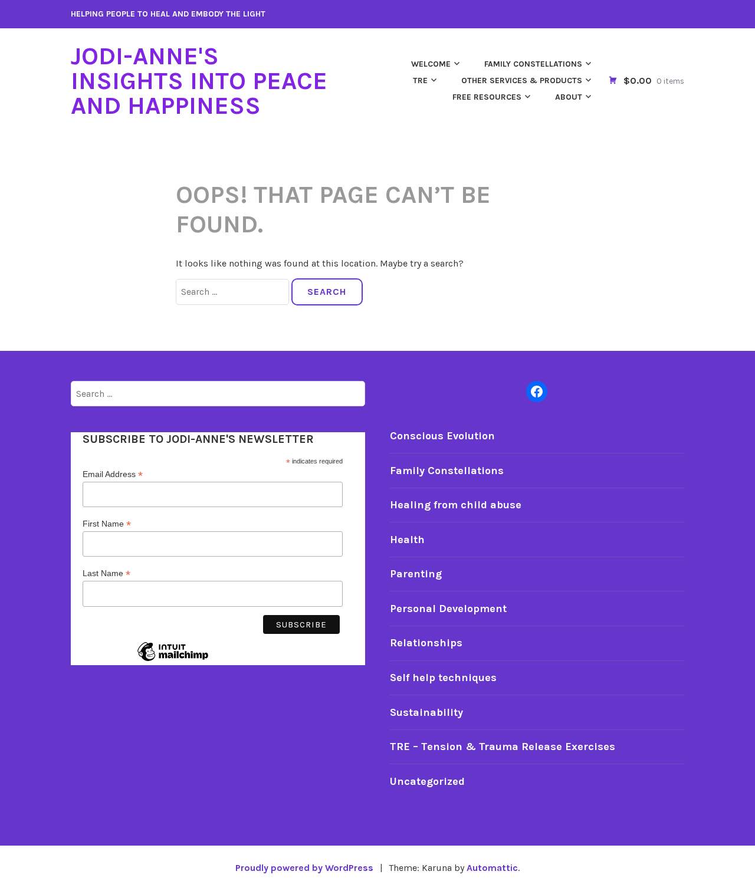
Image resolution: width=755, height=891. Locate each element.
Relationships (426, 642)
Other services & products (521, 80)
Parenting (416, 573)
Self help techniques (443, 677)
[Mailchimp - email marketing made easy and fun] (173, 660)
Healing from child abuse (455, 504)
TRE (420, 80)
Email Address (113, 474)
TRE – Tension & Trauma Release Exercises (502, 746)
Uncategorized (427, 781)
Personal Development (448, 608)
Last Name (106, 573)
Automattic (492, 867)
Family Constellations (533, 64)
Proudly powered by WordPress (304, 867)
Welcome (431, 64)
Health (407, 539)
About (568, 97)
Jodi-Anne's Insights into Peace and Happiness (199, 80)
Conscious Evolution (442, 435)
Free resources (486, 97)
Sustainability (426, 712)
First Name (107, 524)
